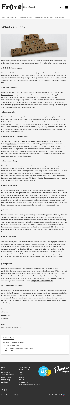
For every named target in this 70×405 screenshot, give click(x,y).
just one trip (12, 144)
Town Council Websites (55, 395)
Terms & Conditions (8, 375)
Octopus (58, 78)
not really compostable (13, 256)
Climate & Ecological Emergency (14, 342)
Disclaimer (4, 382)
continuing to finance (33, 217)
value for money (25, 229)
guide (28, 293)
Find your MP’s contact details (42, 281)
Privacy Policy (6, 377)
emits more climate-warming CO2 (20, 171)
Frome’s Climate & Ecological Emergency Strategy (19, 348)
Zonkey (66, 395)
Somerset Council (7, 95)
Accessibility (5, 372)
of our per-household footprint (50, 75)
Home (3, 367)
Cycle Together (9, 154)
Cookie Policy (5, 380)
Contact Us (5, 370)
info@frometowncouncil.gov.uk (29, 385)
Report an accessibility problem (12, 327)
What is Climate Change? (12, 345)
